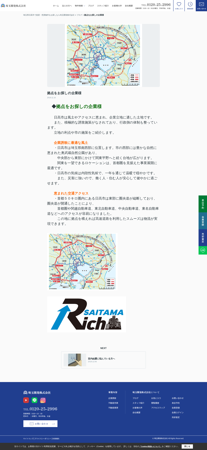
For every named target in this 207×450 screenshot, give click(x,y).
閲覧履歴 (190, 8)
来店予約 (176, 402)
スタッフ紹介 (103, 5)
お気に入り (179, 8)
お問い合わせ (201, 8)
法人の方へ (67, 5)
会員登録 (176, 407)
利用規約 (56, 438)
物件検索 (79, 5)
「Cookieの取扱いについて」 (150, 446)
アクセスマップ (158, 407)
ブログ (91, 5)
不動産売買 (113, 402)
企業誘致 (112, 398)
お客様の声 (117, 5)
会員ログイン (178, 412)
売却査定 (176, 417)
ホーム (56, 5)
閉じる (187, 446)
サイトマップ (28, 438)
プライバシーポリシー (42, 438)
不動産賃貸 (113, 407)
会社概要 (129, 5)
